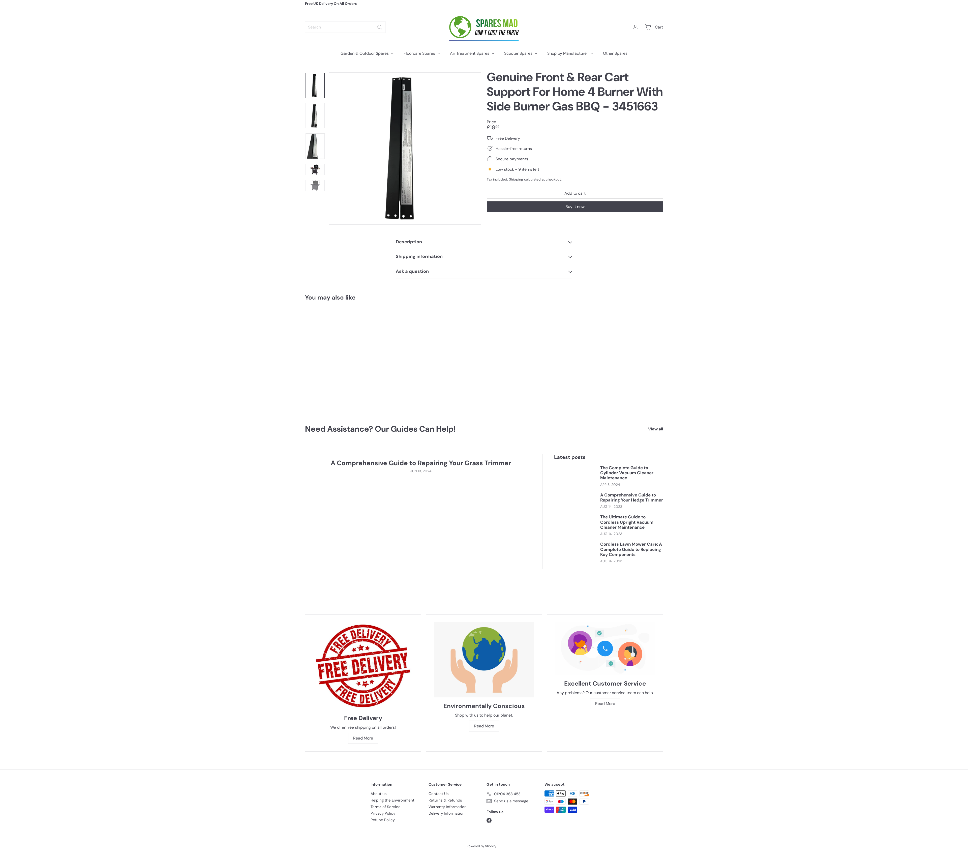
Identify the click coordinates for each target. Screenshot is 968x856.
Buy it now (575, 206)
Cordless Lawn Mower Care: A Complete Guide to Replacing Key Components (631, 549)
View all (655, 429)
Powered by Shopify (481, 846)
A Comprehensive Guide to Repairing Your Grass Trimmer (421, 463)
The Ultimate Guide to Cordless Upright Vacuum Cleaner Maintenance (626, 522)
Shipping (516, 179)
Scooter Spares (518, 53)
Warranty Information (448, 806)
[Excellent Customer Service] (605, 648)
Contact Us (439, 793)
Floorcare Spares (420, 53)
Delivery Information (447, 813)
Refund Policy (383, 819)
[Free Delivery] (363, 666)
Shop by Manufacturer (568, 53)
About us (379, 793)
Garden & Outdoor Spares (365, 53)
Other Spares (615, 53)
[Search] (380, 27)
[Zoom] (405, 148)
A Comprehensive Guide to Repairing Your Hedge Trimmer (631, 497)
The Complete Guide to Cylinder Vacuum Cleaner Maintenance (626, 473)
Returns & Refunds (445, 800)
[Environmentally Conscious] (484, 659)
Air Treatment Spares (470, 53)
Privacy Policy (383, 813)
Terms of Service (386, 806)
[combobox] (345, 27)
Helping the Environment (392, 800)
